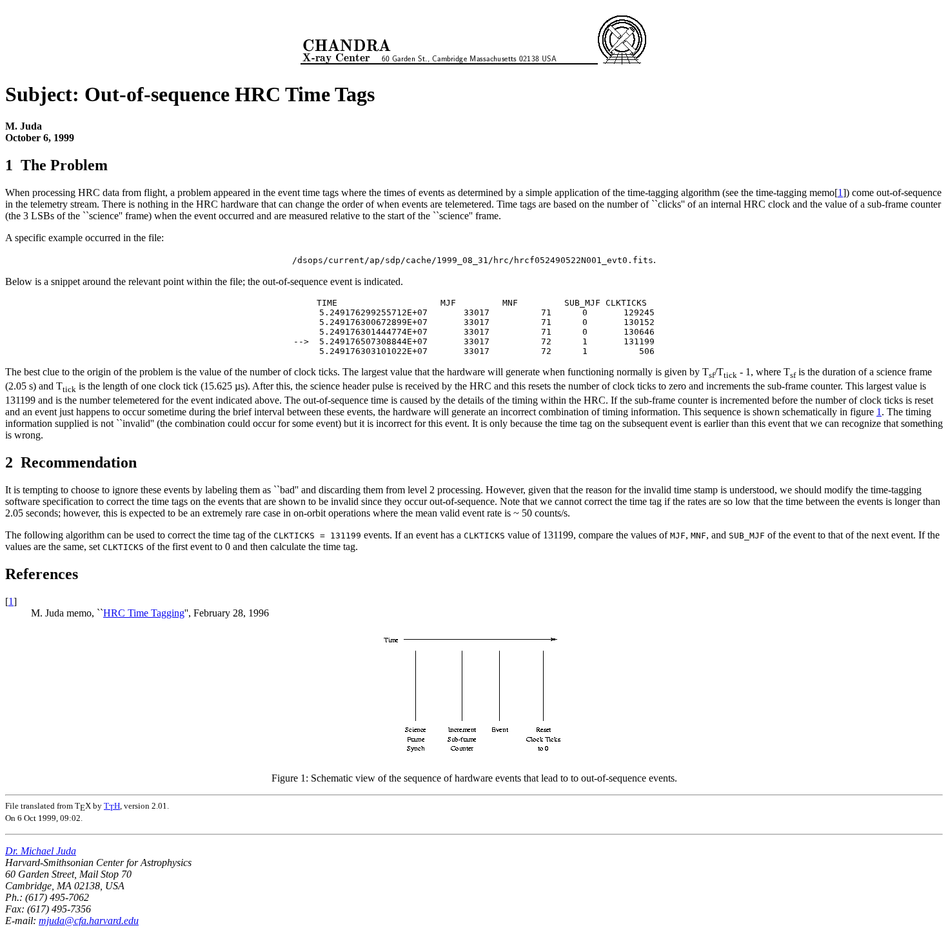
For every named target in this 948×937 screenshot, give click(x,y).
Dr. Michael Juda (40, 850)
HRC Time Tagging (143, 612)
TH (112, 806)
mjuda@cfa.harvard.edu (89, 920)
